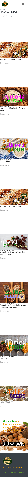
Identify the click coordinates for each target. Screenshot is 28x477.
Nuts (9, 58)
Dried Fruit (3, 250)
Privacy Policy (13, 472)
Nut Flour (10, 106)
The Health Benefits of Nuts (10, 207)
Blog (6, 472)
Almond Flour (5, 161)
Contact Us (21, 472)
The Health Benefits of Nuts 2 (11, 60)
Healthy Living (3, 58)
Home (1, 16)
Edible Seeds (3, 303)
